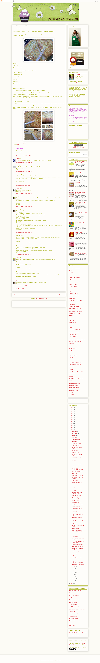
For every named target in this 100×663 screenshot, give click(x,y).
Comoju (71, 597)
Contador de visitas (78, 146)
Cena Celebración (76, 445)
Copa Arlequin (75, 480)
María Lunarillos (73, 616)
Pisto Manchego (75, 528)
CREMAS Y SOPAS (73, 293)
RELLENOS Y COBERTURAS (76, 371)
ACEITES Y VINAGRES (74, 268)
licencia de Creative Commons (77, 644)
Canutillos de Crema (80, 202)
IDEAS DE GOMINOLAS (74, 329)
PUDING (71, 369)
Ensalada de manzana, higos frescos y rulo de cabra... (77, 514)
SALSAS (71, 376)
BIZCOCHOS (72, 275)
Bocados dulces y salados (75, 590)
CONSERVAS (72, 291)
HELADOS (71, 325)
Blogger (59, 660)
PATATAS (71, 360)
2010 (72, 425)
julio (73, 568)
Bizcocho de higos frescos (78, 564)
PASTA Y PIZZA (72, 355)
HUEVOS (71, 327)
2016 (72, 413)
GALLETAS (71, 320)
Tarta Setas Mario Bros (77, 471)
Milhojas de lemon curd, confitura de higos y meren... (77, 532)
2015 (72, 415)
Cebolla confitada (76, 506)
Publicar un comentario (19, 288)
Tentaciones (72, 620)
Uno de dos (72, 623)
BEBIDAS (71, 272)
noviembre (74, 433)
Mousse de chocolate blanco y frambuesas (77, 455)
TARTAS (71, 380)
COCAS (71, 289)
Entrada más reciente (18, 294)
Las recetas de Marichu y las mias (77, 609)
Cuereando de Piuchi (74, 635)
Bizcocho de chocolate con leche (77, 518)
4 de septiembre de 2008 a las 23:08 (24, 242)
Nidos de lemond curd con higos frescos (78, 542)
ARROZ (71, 270)
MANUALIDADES (73, 343)
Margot (17, 209)
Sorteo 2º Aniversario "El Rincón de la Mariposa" (81, 162)
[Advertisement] (21, 303)
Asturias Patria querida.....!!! (75, 498)
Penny (17, 196)
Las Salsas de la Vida (74, 606)
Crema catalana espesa (77, 544)
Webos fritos (72, 625)
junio (73, 570)
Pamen (17, 188)
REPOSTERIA (72, 374)
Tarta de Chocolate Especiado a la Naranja (80, 252)
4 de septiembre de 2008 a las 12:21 (24, 162)
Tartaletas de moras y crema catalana (77, 493)
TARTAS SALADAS (73, 390)
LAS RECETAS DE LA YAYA (75, 332)
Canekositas (72, 592)
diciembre (74, 431)
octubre (74, 435)
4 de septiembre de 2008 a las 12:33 (24, 171)
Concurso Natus (75, 452)
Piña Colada (74, 441)
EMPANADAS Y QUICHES (75, 308)
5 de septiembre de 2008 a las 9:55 (23, 285)
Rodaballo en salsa (76, 495)
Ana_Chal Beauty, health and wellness (78, 632)
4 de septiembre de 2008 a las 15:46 (24, 185)
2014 (72, 417)
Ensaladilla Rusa (75, 559)
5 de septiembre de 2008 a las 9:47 (23, 269)
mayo (73, 572)
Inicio (40, 294)
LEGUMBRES (72, 334)
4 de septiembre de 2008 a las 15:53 (24, 206)
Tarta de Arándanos (76, 551)
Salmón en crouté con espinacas (77, 448)
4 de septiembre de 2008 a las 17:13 (24, 232)
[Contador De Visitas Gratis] (78, 145)
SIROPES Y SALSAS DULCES (76, 378)
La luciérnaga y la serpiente (76, 486)
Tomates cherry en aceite (77, 504)
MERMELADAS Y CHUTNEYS (76, 346)
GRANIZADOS (72, 322)
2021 (72, 407)
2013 (72, 419)
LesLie (17, 158)
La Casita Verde (73, 604)
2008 (72, 429)
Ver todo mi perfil (73, 82)
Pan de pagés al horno (77, 557)
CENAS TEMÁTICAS (74, 286)
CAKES (71, 282)
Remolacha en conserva (77, 475)
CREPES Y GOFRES (74, 296)
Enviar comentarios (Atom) (41, 298)
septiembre (75, 437)
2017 (72, 411)
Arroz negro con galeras (77, 546)
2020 (72, 409)
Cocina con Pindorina (74, 595)
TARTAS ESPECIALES (74, 383)
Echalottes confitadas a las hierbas (77, 535)
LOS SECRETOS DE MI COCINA (76, 339)
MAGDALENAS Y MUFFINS (75, 341)
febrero (74, 578)
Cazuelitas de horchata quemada (77, 465)
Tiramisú (74, 460)
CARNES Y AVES (73, 284)
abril (73, 574)
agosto (73, 566)
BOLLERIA (71, 279)
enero (73, 580)
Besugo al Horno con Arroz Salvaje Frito (80, 193)
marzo (73, 576)
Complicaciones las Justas (75, 599)
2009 (72, 427)
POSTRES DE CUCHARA (75, 364)
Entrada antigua (60, 294)
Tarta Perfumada (76, 500)
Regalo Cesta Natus (76, 439)
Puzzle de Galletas (79, 222)
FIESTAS (71, 315)
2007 (72, 583)
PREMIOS (71, 367)
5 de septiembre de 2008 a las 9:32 (23, 254)
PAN (18, 144)
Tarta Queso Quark (76, 443)
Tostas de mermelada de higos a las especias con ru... (77, 522)
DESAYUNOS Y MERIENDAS (76, 300)
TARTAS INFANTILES (74, 387)
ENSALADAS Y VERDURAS (75, 311)
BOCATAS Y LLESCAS (74, 277)
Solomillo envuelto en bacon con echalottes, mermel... (77, 510)
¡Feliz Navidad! (78, 232)
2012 (72, 421)
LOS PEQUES (72, 336)
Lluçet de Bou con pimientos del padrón (77, 561)
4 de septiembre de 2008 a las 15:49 (24, 193)
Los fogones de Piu (73, 613)
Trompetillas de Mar (76, 502)
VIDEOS (71, 392)
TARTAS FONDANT (73, 385)
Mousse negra (75, 450)
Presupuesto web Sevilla (78, 147)
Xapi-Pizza (74, 473)
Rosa (17, 165)
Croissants (77, 182)
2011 (72, 423)
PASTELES (71, 357)
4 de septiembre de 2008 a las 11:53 (23, 155)
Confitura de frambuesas (77, 462)
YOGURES (71, 394)
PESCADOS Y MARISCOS (75, 362)
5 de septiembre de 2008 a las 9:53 (23, 278)
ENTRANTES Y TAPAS (74, 313)
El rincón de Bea (73, 602)
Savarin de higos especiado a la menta (77, 469)
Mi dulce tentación (73, 618)
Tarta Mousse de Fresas (81, 242)
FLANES (71, 318)
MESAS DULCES (73, 348)
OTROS (71, 350)
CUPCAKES (72, 298)
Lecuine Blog (72, 611)
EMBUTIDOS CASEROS (74, 306)
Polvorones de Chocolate (81, 212)
